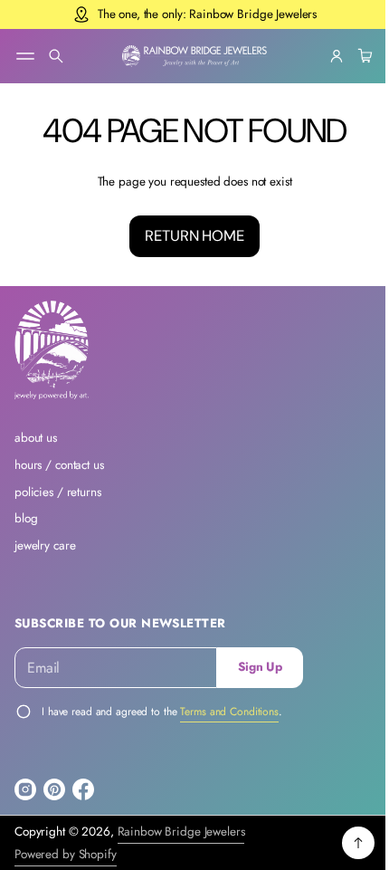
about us (35, 437)
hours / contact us (59, 464)
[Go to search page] (56, 56)
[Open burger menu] (25, 56)
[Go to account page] (322, 56)
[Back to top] (344, 843)
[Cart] (349, 56)
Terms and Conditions (229, 711)
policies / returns (57, 492)
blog (25, 518)
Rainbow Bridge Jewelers (181, 831)
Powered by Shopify (65, 854)
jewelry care (44, 545)
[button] (56, 56)
